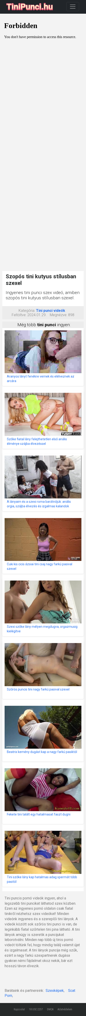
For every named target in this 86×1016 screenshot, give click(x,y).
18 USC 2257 (36, 1009)
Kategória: (27, 310)
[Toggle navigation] (72, 6)
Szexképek (55, 990)
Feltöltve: (19, 315)
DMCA (50, 1009)
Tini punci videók (50, 310)
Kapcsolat (19, 1009)
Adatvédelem (65, 1009)
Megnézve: (58, 315)
